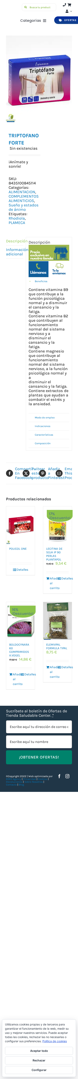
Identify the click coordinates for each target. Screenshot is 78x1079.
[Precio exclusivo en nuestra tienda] (49, 246)
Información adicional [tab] (14, 251)
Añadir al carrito (53, 583)
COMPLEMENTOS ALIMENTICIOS (24, 198)
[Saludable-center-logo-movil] (13, 5)
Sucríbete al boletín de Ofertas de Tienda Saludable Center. (36, 713)
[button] (49, 281)
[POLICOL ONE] (20, 525)
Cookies (42, 778)
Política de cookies (54, 1041)
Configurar (39, 1070)
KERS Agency (13, 778)
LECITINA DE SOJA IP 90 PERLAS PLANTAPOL (54, 554)
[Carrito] (69, 5)
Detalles (22, 569)
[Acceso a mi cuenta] (68, 11)
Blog (21, 784)
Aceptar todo (39, 1050)
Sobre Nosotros (33, 781)
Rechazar (39, 1060)
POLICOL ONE (18, 548)
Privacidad (29, 778)
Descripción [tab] (14, 241)
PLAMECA (17, 222)
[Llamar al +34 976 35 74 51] (64, 5)
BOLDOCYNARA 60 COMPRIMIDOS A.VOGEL (19, 650)
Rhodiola (17, 218)
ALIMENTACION (22, 192)
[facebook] (59, 776)
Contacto (11, 784)
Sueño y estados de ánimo (24, 207)
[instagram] (67, 776)
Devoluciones (14, 781)
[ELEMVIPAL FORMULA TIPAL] (57, 621)
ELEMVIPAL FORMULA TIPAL (56, 646)
